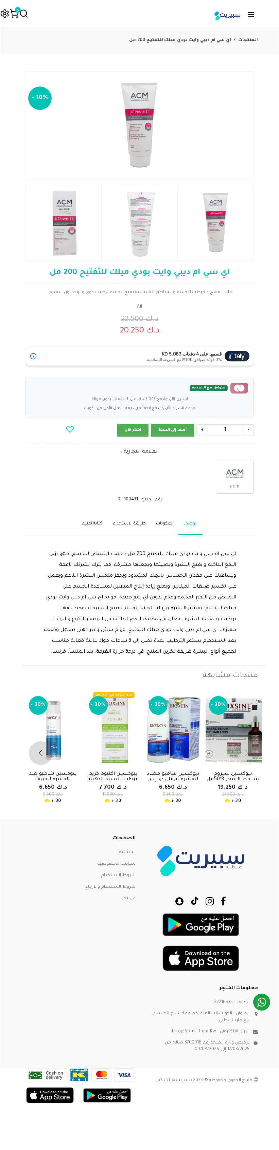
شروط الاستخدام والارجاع (110, 887)
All (139, 307)
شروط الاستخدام (118, 875)
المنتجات (248, 40)
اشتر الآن (133, 430)
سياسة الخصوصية (117, 864)
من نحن (128, 898)
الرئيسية (127, 852)
